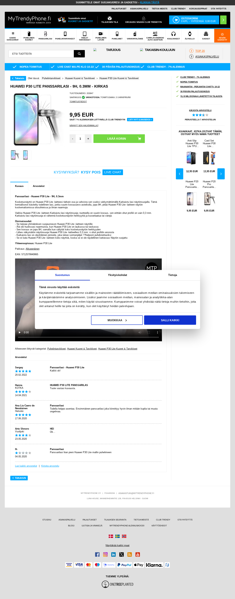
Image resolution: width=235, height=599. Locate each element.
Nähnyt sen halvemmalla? (84, 125)
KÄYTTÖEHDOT (159, 525)
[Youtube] (137, 554)
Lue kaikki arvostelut (26, 466)
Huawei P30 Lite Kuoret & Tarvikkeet (117, 348)
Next (221, 173)
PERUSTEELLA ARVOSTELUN (200, 119)
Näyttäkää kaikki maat (117, 545)
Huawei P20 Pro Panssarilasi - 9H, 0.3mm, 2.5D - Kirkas (209, 184)
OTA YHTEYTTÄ (218, 9)
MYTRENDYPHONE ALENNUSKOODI (127, 525)
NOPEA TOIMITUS (189, 82)
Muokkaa (115, 320)
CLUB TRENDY (163, 520)
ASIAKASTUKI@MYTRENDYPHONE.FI (136, 493)
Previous (179, 173)
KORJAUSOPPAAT (198, 9)
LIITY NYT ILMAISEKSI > (140, 119)
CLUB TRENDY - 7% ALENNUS (195, 77)
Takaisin (19, 78)
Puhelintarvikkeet (56, 348)
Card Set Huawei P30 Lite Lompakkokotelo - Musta (209, 143)
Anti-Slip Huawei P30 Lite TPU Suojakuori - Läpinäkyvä (192, 143)
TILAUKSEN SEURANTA (115, 520)
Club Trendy (178, 9)
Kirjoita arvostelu (50, 466)
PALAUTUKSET (119, 9)
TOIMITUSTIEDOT (78, 101)
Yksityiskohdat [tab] (117, 275)
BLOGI (71, 525)
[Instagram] (105, 554)
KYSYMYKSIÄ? (87, 172)
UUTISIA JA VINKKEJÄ (92, 525)
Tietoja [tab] (172, 275)
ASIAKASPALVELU (139, 9)
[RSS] (129, 554)
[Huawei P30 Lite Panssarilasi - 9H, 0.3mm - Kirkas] (15, 155)
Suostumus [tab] (62, 275)
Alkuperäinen (32, 248)
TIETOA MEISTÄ (159, 9)
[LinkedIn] (113, 554)
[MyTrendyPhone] (29, 19)
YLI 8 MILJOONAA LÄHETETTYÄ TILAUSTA (201, 96)
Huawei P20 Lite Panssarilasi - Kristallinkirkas (191, 184)
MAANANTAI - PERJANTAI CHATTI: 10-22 (200, 87)
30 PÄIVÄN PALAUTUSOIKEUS (195, 91)
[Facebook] (97, 554)
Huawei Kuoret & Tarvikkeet (82, 348)
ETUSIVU (47, 520)
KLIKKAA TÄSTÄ (149, 2)
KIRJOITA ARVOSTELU (200, 110)
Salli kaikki (170, 320)
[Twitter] (121, 554)
